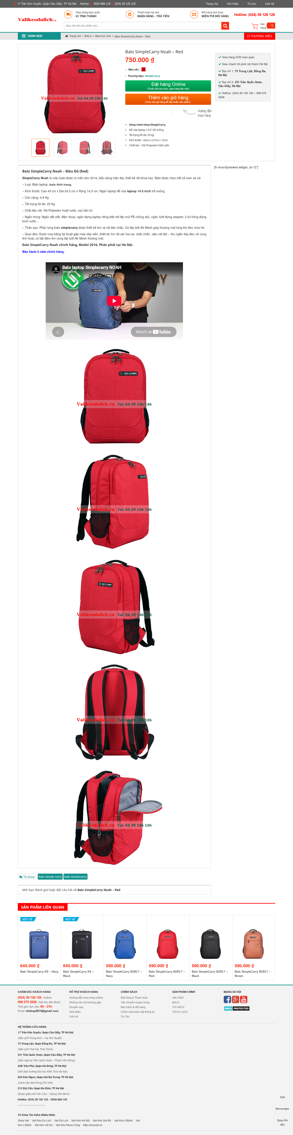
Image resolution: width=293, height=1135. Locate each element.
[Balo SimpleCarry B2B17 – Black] (211, 921)
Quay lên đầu (282, 1120)
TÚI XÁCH (178, 1007)
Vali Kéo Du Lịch (41, 1120)
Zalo (282, 1097)
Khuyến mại (76, 1007)
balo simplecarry (75, 876)
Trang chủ (212, 3)
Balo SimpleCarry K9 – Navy (39, 971)
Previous (25, 147)
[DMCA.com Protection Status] (237, 1008)
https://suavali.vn (92, 1125)
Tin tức (251, 3)
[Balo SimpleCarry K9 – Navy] (39, 921)
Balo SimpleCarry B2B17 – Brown (253, 974)
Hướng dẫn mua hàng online (86, 997)
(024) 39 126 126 (125, 3)
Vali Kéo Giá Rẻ (102, 1120)
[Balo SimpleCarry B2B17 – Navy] (125, 921)
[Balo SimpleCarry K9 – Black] (82, 921)
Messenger (282, 1108)
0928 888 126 (101, 3)
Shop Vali (23, 1120)
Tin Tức (125, 1016)
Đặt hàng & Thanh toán (134, 997)
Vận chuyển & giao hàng (135, 1002)
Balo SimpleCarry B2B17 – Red (167, 974)
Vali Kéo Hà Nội (80, 1120)
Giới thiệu (75, 1011)
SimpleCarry (152, 76)
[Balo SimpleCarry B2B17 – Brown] (254, 921)
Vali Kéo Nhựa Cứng (68, 1125)
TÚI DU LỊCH (179, 1011)
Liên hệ (269, 3)
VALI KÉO (178, 997)
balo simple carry (50, 876)
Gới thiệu (233, 3)
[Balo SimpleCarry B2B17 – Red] (168, 921)
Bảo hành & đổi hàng (133, 1007)
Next (123, 147)
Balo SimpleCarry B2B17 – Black (210, 974)
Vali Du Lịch (61, 1120)
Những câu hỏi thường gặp (85, 1002)
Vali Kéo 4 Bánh (123, 1120)
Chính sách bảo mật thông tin (138, 1011)
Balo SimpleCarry (35, 245)
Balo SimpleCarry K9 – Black (78, 974)
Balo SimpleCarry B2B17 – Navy (124, 974)
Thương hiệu (260, 36)
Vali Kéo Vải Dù (44, 1125)
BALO (175, 1002)
